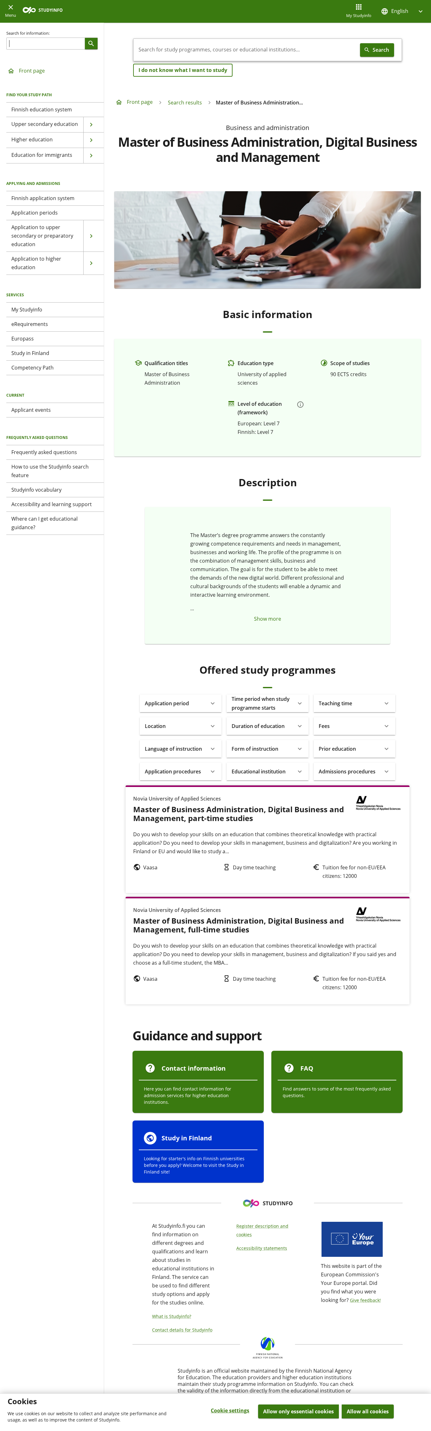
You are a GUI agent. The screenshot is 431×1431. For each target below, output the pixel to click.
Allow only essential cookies (298, 1411)
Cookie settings (230, 1410)
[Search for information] (91, 43)
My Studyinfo (358, 15)
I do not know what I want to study (183, 70)
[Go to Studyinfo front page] (45, 11)
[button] (402, 11)
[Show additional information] (300, 404)
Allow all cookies (368, 1411)
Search (381, 49)
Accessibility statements (261, 1248)
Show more (267, 618)
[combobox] (245, 50)
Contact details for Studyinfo (182, 1330)
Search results (185, 102)
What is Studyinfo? (171, 1316)
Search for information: (28, 33)
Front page (32, 70)
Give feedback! (365, 1300)
